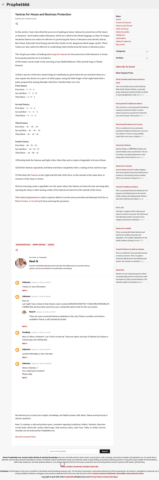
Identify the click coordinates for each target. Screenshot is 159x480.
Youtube (86, 467)
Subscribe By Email (125, 67)
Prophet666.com (44, 266)
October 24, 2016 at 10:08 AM (41, 363)
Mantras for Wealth (123, 228)
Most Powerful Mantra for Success (129, 124)
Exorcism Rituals (23, 244)
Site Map (113, 477)
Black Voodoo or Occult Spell (28, 201)
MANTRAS (120, 270)
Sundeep (26, 332)
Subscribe (94, 467)
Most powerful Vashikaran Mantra (129, 104)
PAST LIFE (120, 208)
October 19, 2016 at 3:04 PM (40, 282)
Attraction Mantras (123, 145)
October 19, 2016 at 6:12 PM (40, 332)
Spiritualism (121, 38)
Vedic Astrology (122, 29)
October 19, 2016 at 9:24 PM (40, 349)
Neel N (32, 312)
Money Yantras (39, 244)
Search (105, 451)
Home (118, 19)
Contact (105, 477)
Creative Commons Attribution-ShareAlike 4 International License (118, 473)
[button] (16, 23)
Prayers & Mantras (123, 23)
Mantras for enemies (124, 166)
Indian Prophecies (123, 41)
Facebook (77, 467)
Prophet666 (18, 4)
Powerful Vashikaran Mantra (127, 187)
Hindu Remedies (122, 32)
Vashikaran (120, 35)
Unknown (26, 282)
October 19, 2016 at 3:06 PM (40, 296)
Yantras (34, 175)
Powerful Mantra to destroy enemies (130, 249)
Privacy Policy (95, 477)
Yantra (51, 244)
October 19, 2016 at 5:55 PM (45, 312)
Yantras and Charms (124, 26)
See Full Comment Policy (25, 437)
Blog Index (120, 44)
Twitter (70, 467)
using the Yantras (59, 54)
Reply (24, 290)
